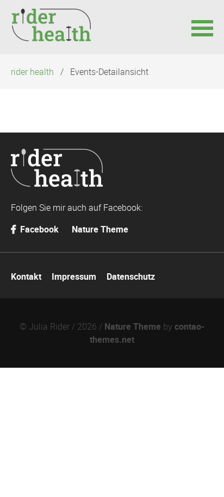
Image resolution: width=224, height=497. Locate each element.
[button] (202, 27)
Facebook (38, 229)
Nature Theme (100, 229)
